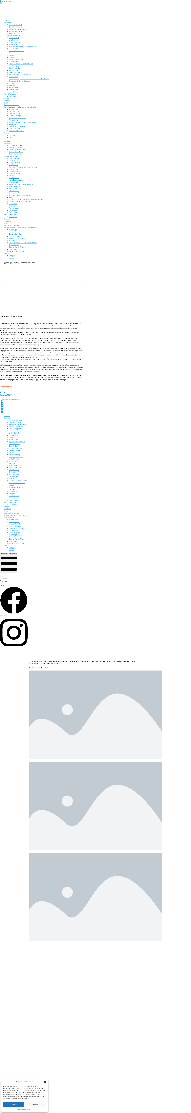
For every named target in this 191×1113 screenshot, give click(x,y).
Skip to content (5, 1)
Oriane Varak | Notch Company (20, 81)
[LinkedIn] (42, 405)
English (11, 137)
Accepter (14, 1104)
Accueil (7, 20)
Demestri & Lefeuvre (16, 53)
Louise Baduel (14, 38)
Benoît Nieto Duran (15, 68)
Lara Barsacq (13, 40)
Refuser (35, 1104)
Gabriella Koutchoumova (17, 118)
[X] (42, 403)
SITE (2, 391)
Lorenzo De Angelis (16, 116)
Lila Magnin (13, 96)
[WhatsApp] (42, 410)
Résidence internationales (18, 29)
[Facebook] (42, 401)
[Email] (42, 408)
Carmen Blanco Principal (17, 126)
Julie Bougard (13, 109)
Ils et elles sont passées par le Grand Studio (20, 107)
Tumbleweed (13, 90)
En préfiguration (10, 94)
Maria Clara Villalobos (16, 131)
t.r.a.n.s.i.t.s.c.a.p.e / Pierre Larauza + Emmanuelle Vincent (29, 79)
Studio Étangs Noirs (49, 359)
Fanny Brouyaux (14, 42)
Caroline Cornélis (15, 114)
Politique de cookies (23, 1109)
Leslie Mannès (14, 62)
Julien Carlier (13, 44)
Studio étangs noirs (16, 33)
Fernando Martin (14, 120)
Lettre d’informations (11, 105)
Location (7, 98)
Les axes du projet (15, 25)
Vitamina (12, 85)
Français (7, 133)
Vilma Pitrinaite (14, 70)
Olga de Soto (13, 49)
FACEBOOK (6, 394)
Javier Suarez (13, 77)
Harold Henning (14, 57)
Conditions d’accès (15, 27)
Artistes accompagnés (12, 36)
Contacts (7, 100)
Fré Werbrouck (14, 88)
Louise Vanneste (15, 129)
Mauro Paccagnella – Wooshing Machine (23, 122)
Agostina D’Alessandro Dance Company (23, 46)
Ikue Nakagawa (14, 66)
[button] (45, 1082)
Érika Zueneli (13, 92)
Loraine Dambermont (16, 51)
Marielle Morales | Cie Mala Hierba (21, 64)
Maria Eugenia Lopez (16, 59)
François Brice (14, 111)
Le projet (7, 23)
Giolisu (11, 55)
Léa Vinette (13, 83)
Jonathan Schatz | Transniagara (20, 75)
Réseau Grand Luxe (16, 31)
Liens (6, 103)
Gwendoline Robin (15, 72)
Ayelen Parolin (14, 124)
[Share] (42, 412)
